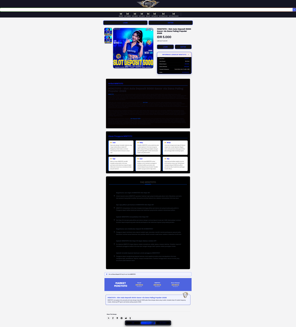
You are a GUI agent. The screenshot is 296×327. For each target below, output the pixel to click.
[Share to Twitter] (108, 318)
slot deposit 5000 (135, 118)
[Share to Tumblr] (130, 318)
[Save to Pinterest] (121, 318)
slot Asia (145, 102)
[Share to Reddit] (126, 318)
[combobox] (146, 9)
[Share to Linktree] (117, 318)
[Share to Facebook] (113, 318)
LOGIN (125, 23)
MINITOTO (111, 94)
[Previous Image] (114, 48)
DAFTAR (170, 23)
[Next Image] (152, 48)
